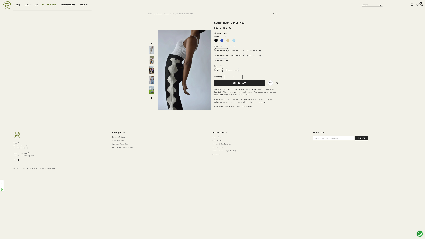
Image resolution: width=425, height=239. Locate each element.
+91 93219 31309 (21, 145)
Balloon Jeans (232, 70)
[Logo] (8, 5)
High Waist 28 (237, 50)
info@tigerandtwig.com (24, 155)
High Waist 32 (221, 55)
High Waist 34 (237, 55)
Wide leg (219, 70)
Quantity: (219, 77)
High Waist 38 (221, 60)
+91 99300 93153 (21, 148)
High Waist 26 (221, 50)
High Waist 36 (254, 55)
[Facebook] (14, 160)
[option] (184, 70)
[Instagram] (18, 160)
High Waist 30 (254, 50)
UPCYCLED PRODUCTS (162, 14)
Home (150, 14)
